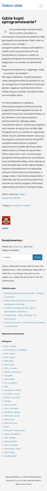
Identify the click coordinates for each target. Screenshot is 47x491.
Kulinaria (7, 401)
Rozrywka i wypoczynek (14, 430)
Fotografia (8, 376)
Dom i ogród (9, 354)
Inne (6, 386)
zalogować (17, 246)
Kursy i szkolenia (11, 408)
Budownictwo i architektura (15, 350)
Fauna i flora (9, 365)
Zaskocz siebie (12, 5)
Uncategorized (10, 456)
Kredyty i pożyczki (12, 397)
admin (5, 228)
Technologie (9, 452)
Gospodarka (9, 379)
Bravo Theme (26, 484)
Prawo (6, 427)
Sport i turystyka (11, 445)
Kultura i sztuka (10, 405)
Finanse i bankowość (13, 372)
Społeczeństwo (10, 441)
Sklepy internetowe (12, 434)
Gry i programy (10, 383)
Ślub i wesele (9, 438)
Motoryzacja (9, 419)
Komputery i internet (21, 205)
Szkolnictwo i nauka (12, 449)
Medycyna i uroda (11, 416)
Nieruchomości (10, 423)
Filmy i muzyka (10, 368)
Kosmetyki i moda (11, 394)
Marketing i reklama (12, 412)
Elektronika (8, 361)
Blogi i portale (10, 346)
